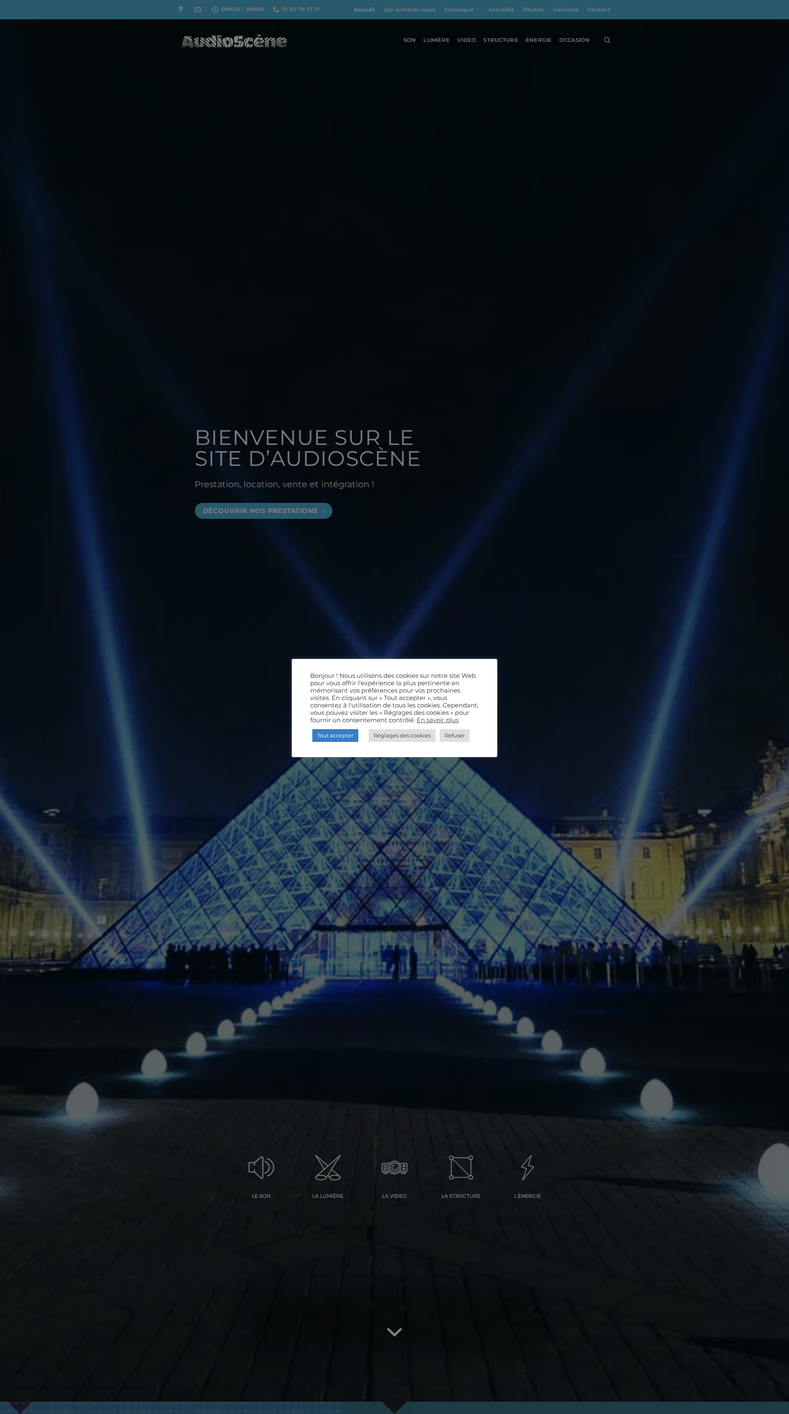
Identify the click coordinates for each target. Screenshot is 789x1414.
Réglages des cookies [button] (402, 735)
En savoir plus (438, 720)
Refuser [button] (455, 735)
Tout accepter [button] (335, 735)
